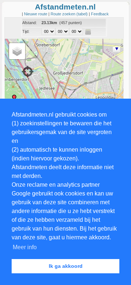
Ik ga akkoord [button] (66, 266)
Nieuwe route (36, 14)
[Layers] (17, 51)
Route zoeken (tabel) (70, 14)
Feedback (100, 14)
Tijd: (25, 31)
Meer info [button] (25, 247)
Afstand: (29, 22)
